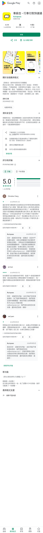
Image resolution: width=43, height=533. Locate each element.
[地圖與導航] (8, 107)
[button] (23, 27)
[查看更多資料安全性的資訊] (39, 113)
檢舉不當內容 (9, 395)
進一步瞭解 (12, 134)
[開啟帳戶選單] (39, 3)
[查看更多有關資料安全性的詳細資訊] (9, 153)
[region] (21, 25)
